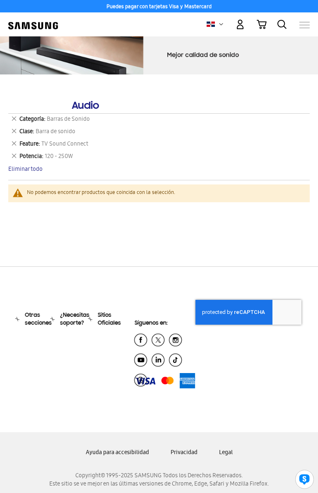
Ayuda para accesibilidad (117, 453)
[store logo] (33, 20)
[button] (221, 24)
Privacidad (184, 453)
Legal (226, 453)
